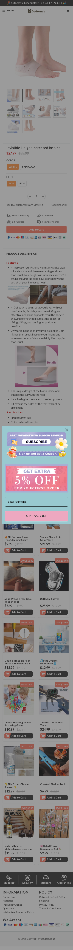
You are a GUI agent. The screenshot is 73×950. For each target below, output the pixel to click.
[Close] (66, 430)
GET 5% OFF (36, 516)
